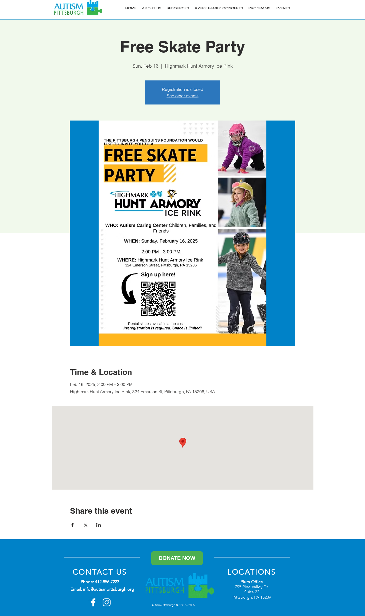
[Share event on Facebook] (72, 525)
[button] (151, 8)
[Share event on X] (85, 525)
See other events (183, 95)
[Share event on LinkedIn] (98, 525)
